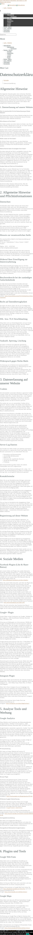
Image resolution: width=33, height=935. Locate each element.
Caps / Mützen (8, 28)
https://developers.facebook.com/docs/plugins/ (15, 580)
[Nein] (30, 934)
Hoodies (9, 19)
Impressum (14, 16)
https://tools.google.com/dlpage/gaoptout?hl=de (19, 796)
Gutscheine (7, 30)
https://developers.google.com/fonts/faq (14, 889)
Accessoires (7, 31)
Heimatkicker (7, 13)
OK (27, 934)
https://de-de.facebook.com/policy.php (14, 602)
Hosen (9, 25)
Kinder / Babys (8, 27)
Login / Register (8, 8)
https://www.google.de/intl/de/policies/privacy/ (17, 928)
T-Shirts (9, 22)
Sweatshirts (10, 21)
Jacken (9, 24)
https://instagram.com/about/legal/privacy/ (17, 703)
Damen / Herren (8, 18)
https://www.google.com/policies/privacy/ (15, 892)
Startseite (6, 80)
